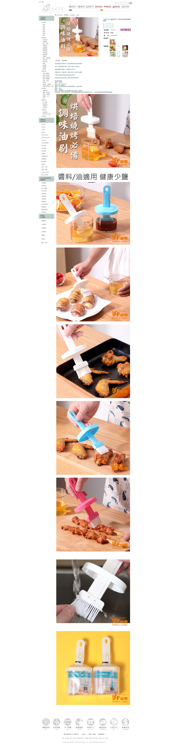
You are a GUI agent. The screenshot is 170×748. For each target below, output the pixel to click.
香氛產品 (44, 90)
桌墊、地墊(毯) (46, 58)
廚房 (43, 24)
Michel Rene (44, 135)
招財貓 (44, 56)
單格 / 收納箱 (45, 77)
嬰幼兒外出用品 (46, 114)
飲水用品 (44, 61)
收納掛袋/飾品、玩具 (48, 86)
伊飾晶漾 (43, 185)
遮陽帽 (44, 67)
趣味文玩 (44, 100)
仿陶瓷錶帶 (44, 156)
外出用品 (43, 116)
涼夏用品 (44, 47)
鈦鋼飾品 (43, 207)
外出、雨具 (45, 43)
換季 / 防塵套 (45, 78)
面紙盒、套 (45, 96)
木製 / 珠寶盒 (45, 73)
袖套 (43, 63)
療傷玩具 (44, 106)
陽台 (43, 35)
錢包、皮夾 (44, 242)
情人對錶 (43, 145)
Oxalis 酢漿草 (45, 143)
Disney (43, 127)
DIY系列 (44, 107)
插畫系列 (43, 220)
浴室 (43, 26)
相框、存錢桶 (46, 94)
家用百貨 (44, 37)
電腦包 (43, 235)
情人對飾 (43, 191)
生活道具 (44, 22)
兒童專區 (44, 110)
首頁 (59, 15)
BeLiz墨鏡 (44, 188)
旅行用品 (44, 60)
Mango (43, 132)
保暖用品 (44, 45)
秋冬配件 (43, 212)
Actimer (43, 124)
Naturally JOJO (45, 137)
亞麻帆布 (43, 228)
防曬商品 (44, 49)
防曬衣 (44, 69)
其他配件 (43, 199)
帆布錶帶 (43, 161)
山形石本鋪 (44, 204)
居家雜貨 (66, 15)
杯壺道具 (44, 40)
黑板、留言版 (46, 92)
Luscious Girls (45, 172)
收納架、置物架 (46, 84)
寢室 (43, 30)
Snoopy (43, 140)
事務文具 (44, 104)
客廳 (43, 33)
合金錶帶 (43, 148)
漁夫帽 (44, 65)
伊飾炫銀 (43, 196)
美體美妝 (43, 201)
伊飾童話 (43, 183)
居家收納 (44, 71)
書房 (43, 28)
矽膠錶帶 (43, 159)
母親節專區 (44, 209)
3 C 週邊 (44, 102)
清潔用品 (44, 54)
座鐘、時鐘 (44, 169)
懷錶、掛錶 (44, 167)
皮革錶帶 (43, 151)
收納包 (43, 239)
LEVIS (43, 129)
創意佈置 (44, 88)
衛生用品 (44, 52)
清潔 (43, 32)
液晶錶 (43, 164)
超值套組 (43, 193)
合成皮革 (43, 224)
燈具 (43, 97)
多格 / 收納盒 (45, 75)
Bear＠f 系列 (44, 175)
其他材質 (43, 231)
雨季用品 (44, 51)
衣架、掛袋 (45, 80)
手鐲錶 (43, 153)
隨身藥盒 (44, 41)
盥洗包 (44, 82)
